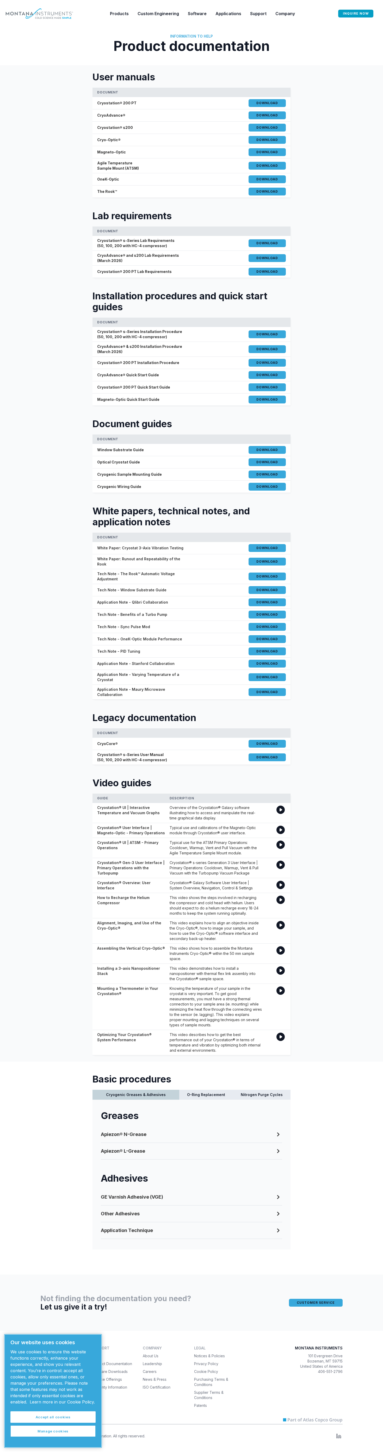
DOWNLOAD (267, 103)
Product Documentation (112, 1363)
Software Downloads (110, 1371)
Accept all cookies (53, 1417)
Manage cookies (53, 1431)
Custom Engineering (158, 13)
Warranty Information (109, 1387)
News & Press (154, 1379)
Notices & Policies (209, 1356)
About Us (150, 1356)
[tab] (135, 1095)
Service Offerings (107, 1379)
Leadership (152, 1363)
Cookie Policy (206, 1371)
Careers (150, 1371)
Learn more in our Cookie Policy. (62, 1402)
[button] (119, 13)
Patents (200, 1405)
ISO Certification (156, 1387)
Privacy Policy (206, 1363)
